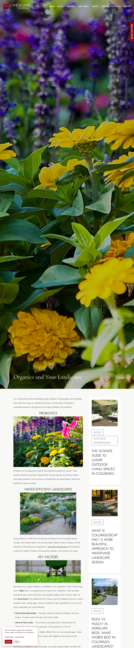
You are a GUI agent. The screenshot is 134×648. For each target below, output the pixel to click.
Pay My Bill (116, 6)
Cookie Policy (9, 637)
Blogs (97, 432)
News (94, 6)
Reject (17, 642)
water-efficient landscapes (57, 546)
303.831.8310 (131, 31)
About (59, 6)
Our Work (83, 6)
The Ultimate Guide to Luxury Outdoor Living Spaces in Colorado (103, 462)
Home (52, 6)
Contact (127, 6)
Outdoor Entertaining (102, 441)
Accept (8, 642)
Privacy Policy (19, 637)
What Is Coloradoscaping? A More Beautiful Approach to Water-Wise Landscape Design (105, 546)
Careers (105, 6)
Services (70, 6)
